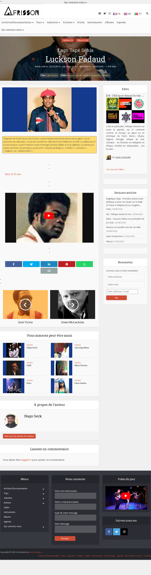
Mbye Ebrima (80, 365)
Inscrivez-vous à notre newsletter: (122, 270)
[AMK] (13, 368)
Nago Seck (71, 66)
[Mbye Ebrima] (61, 368)
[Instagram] (124, 531)
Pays (39, 22)
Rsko (29, 383)
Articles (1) (67, 40)
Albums (109, 22)
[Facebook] (108, 531)
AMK (29, 365)
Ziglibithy (105, 75)
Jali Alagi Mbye (81, 347)
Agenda (121, 22)
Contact (147, 555)
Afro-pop (71, 75)
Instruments (94, 22)
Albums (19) (82, 40)
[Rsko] (13, 385)
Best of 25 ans (13, 174)
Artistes (67, 22)
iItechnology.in (35, 552)
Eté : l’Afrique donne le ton (125, 95)
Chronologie (109, 555)
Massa (109, 241)
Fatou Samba (80, 383)
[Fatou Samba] (61, 385)
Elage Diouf (32, 347)
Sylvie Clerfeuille (123, 157)
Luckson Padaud (75, 59)
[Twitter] (116, 531)
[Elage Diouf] (13, 350)
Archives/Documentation (16, 22)
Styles (81, 22)
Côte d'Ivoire (52, 75)
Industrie (52, 22)
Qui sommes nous (11, 29)
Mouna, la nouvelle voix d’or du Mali (123, 227)
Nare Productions (114, 236)
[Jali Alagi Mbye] (61, 350)
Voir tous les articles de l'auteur (19, 436)
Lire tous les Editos (115, 169)
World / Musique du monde (88, 75)
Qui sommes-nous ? (134, 555)
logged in (26, 459)
